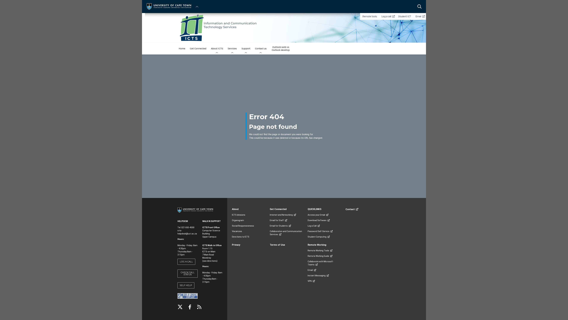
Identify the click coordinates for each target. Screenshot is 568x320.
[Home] (169, 6)
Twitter (180, 307)
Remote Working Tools (318, 250)
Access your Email (316, 215)
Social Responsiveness (243, 226)
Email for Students (279, 226)
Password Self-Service (318, 231)
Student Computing (317, 237)
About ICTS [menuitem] (217, 48)
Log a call (386, 16)
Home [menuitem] (182, 48)
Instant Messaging (317, 275)
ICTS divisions (238, 215)
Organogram (238, 220)
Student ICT (404, 16)
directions (212, 261)
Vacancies (237, 231)
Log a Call (312, 226)
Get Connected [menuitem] (198, 48)
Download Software (317, 220)
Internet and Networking (281, 215)
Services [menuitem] (232, 48)
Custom (199, 307)
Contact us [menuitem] (261, 48)
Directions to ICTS (240, 237)
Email (418, 16)
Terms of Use (277, 244)
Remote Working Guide (318, 256)
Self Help (186, 285)
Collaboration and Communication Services (286, 233)
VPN (310, 281)
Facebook (189, 307)
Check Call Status (188, 273)
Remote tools (369, 16)
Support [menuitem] (246, 48)
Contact (350, 209)
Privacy (236, 244)
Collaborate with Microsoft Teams (320, 263)
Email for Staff (277, 220)
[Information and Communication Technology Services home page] (284, 28)
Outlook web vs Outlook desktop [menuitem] (281, 48)
